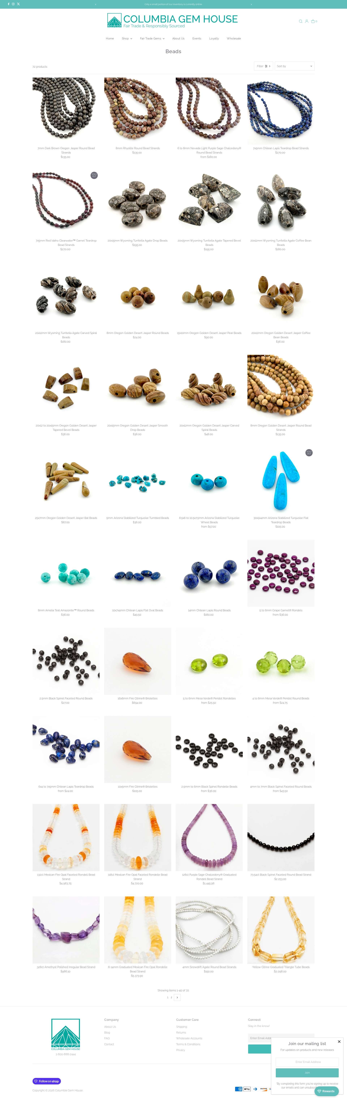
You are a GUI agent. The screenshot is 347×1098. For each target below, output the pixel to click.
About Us (178, 38)
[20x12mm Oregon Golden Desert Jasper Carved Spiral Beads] (209, 388)
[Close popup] (339, 1042)
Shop (126, 38)
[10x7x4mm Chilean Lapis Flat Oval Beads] (137, 573)
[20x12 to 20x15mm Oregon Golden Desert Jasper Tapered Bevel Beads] (66, 388)
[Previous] (96, 4)
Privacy (180, 1050)
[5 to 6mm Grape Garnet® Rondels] (280, 573)
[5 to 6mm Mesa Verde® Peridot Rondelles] (209, 661)
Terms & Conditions (188, 1044)
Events (196, 38)
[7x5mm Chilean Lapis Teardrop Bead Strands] (280, 111)
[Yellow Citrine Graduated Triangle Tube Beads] (280, 929)
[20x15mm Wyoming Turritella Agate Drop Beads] (137, 203)
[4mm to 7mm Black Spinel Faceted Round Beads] (280, 749)
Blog (107, 1032)
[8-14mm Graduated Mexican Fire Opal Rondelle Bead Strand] (137, 929)
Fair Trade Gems (151, 38)
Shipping (181, 1026)
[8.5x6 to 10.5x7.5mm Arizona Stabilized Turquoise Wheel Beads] (209, 480)
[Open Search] (300, 21)
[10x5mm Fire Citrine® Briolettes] (137, 749)
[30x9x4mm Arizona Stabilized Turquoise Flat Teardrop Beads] (280, 480)
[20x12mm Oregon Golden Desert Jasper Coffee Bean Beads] (280, 295)
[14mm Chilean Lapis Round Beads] (209, 573)
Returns (181, 1032)
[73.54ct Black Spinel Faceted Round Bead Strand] (280, 837)
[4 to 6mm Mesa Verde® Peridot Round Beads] (280, 661)
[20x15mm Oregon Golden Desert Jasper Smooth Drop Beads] (137, 388)
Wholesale (234, 38)
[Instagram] (13, 4)
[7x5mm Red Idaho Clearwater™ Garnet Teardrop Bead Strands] (66, 203)
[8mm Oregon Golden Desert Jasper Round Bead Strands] (280, 388)
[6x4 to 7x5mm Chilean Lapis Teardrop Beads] (66, 749)
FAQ (107, 1038)
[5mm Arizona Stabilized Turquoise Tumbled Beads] (137, 480)
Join (307, 1072)
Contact (109, 1044)
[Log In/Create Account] (306, 21)
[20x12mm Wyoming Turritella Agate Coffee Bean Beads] (280, 203)
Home (110, 38)
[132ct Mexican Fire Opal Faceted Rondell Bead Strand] (66, 837)
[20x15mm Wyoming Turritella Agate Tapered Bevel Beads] (209, 203)
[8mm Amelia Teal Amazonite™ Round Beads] (66, 573)
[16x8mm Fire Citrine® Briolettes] (137, 661)
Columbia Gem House (69, 1090)
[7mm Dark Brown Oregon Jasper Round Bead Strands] (66, 111)
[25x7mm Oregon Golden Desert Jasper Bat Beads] (66, 480)
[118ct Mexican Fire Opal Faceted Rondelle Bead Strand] (137, 837)
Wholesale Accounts (189, 1038)
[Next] (251, 4)
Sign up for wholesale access (173, 4)
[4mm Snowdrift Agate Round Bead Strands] (209, 929)
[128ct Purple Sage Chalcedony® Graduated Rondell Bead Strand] (209, 837)
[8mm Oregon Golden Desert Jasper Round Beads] (137, 295)
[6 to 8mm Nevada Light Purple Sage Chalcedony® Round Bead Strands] (209, 111)
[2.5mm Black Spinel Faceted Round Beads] (66, 661)
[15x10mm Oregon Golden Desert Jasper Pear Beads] (209, 295)
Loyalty (214, 38)
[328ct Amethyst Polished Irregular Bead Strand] (66, 929)
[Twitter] (18, 4)
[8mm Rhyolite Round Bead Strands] (137, 111)
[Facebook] (8, 4)
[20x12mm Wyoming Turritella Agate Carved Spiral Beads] (66, 295)
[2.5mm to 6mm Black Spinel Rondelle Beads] (209, 749)
